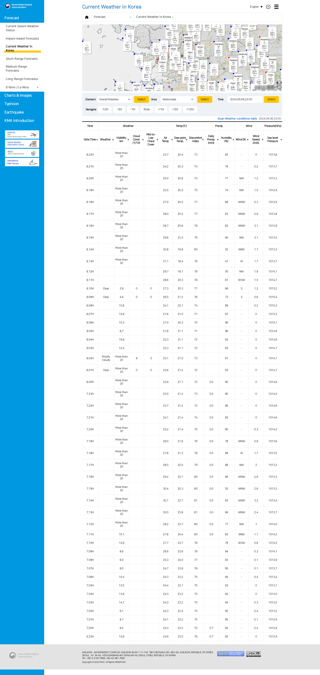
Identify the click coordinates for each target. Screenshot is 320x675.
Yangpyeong (233, 61)
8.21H (90, 166)
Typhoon (11, 104)
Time (221, 99)
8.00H (90, 382)
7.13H (90, 512)
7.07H (90, 568)
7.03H (90, 602)
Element (91, 99)
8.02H (90, 358)
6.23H (90, 636)
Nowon (200, 47)
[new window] (22, 134)
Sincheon (232, 41)
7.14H (90, 500)
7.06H (90, 577)
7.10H (90, 542)
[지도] (279, 80)
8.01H (90, 370)
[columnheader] (90, 139)
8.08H (90, 305)
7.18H (90, 453)
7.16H (90, 476)
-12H (104, 109)
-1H (132, 109)
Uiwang (191, 76)
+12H (190, 109)
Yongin (211, 83)
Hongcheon (264, 41)
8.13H (90, 261)
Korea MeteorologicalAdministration (22, 6)
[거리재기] (279, 75)
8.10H (90, 288)
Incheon (162, 62)
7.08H (90, 559)
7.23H (90, 393)
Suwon (192, 85)
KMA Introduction (19, 121)
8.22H (90, 154)
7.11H (90, 534)
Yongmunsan (243, 55)
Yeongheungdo (149, 89)
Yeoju (246, 82)
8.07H (90, 314)
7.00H (90, 628)
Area (154, 99)
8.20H (90, 178)
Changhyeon (218, 45)
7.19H (90, 441)
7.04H (90, 594)
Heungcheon (238, 77)
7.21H (90, 417)
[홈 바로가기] (86, 17)
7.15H (90, 488)
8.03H (90, 348)
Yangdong (254, 67)
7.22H (90, 405)
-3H (119, 109)
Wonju (270, 75)
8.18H (90, 202)
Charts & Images (18, 95)
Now (147, 109)
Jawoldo (136, 85)
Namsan (245, 29)
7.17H (90, 465)
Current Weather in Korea (153, 17)
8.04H (90, 339)
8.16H (90, 225)
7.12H (90, 524)
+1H (161, 109)
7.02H (90, 611)
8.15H (90, 237)
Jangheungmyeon (188, 39)
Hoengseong (272, 60)
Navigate (91, 109)
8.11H (90, 280)
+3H (175, 109)
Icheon (233, 83)
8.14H (90, 249)
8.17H (90, 213)
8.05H (90, 331)
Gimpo (173, 49)
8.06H (90, 322)
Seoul (190, 52)
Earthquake (14, 112)
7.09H (90, 551)
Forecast (11, 18)
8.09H (90, 297)
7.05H (90, 585)
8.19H (90, 190)
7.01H (90, 619)
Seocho (195, 61)
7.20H (90, 429)
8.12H (90, 271)
